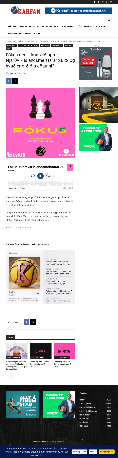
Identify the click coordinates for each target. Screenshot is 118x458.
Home (8, 41)
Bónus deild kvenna (25, 45)
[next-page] (12, 376)
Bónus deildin (11, 45)
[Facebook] (94, 2)
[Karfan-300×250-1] (95, 137)
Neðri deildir (18, 41)
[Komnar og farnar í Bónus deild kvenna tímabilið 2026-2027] (64, 351)
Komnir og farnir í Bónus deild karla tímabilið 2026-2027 (40, 364)
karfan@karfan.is (56, 441)
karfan (13, 74)
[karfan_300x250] (22, 404)
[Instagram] (98, 2)
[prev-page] (7, 376)
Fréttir (36, 45)
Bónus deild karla (13, 357)
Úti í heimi (68, 45)
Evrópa (9, 49)
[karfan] (7, 73)
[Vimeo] (106, 2)
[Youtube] (110, 2)
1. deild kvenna (31, 41)
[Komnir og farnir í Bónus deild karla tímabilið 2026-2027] (40, 351)
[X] (102, 2)
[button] (108, 19)
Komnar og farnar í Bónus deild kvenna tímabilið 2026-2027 (64, 364)
